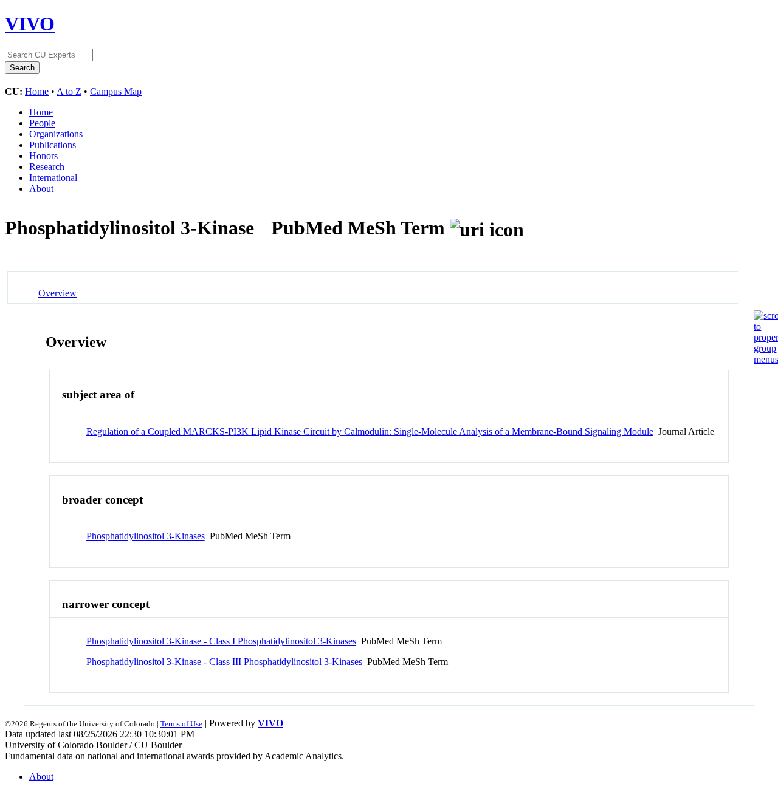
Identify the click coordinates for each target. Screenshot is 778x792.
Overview (57, 293)
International (53, 177)
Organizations (56, 134)
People (42, 123)
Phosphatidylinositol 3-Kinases (145, 536)
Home (37, 91)
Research (46, 167)
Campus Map (116, 91)
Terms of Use (181, 723)
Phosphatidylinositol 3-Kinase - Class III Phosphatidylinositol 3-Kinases (224, 662)
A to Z (69, 91)
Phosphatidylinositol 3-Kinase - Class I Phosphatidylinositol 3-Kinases (221, 641)
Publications (52, 145)
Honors (43, 156)
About (41, 188)
